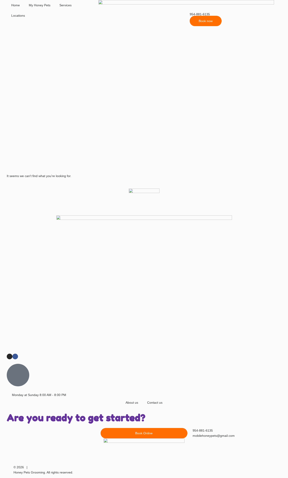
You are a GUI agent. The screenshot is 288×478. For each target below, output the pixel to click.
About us (132, 402)
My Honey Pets (39, 5)
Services (65, 5)
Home (15, 5)
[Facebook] (15, 356)
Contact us (154, 402)
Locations (18, 15)
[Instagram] (9, 356)
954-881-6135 (200, 14)
